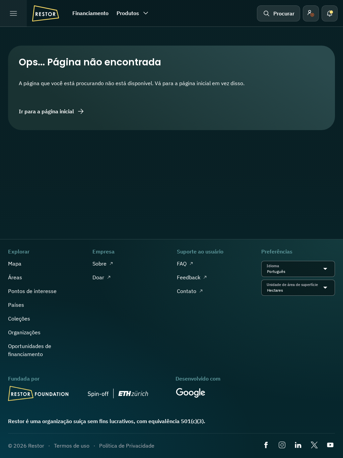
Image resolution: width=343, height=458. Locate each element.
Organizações (24, 332)
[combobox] (287, 271)
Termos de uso (71, 445)
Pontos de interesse (32, 291)
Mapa (14, 263)
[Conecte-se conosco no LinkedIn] (299, 446)
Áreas (15, 277)
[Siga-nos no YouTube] (331, 446)
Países (16, 304)
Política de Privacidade (126, 445)
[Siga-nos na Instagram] (283, 446)
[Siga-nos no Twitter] (315, 446)
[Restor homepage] (45, 13)
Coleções (19, 318)
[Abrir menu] (13, 13)
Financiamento (90, 13)
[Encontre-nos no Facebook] (267, 446)
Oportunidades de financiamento (29, 350)
